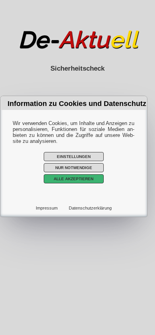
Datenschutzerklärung (90, 208)
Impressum (47, 208)
